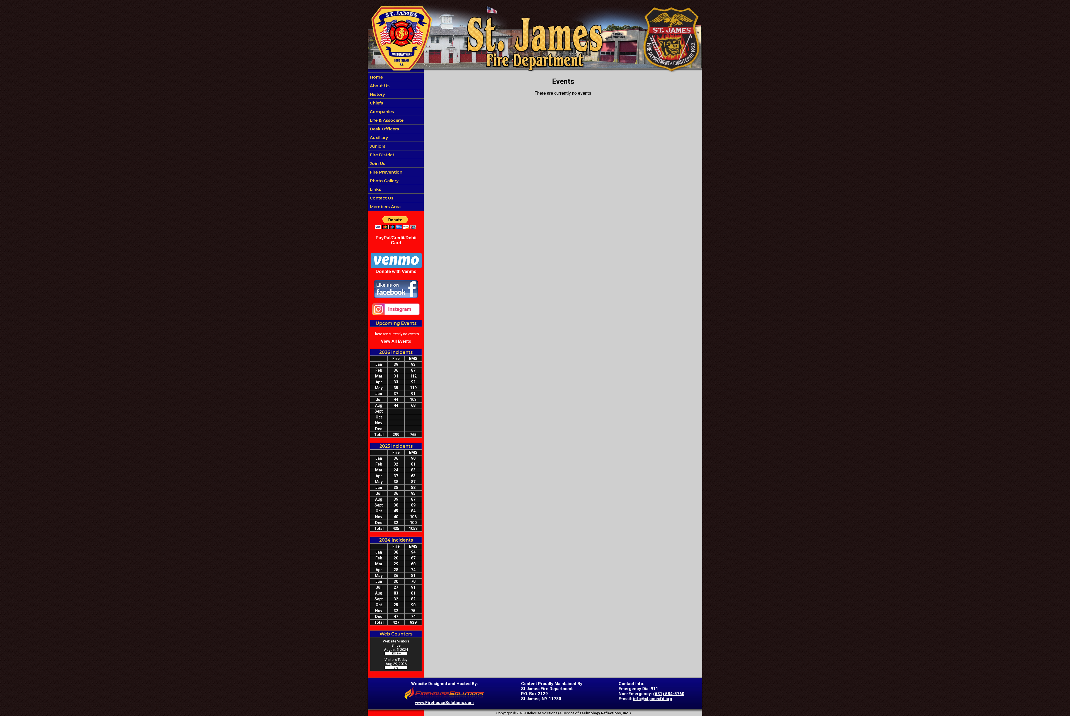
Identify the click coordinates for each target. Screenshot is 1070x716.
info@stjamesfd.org (652, 698)
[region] (396, 142)
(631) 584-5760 (668, 693)
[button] (396, 111)
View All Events (396, 341)
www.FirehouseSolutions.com (444, 702)
